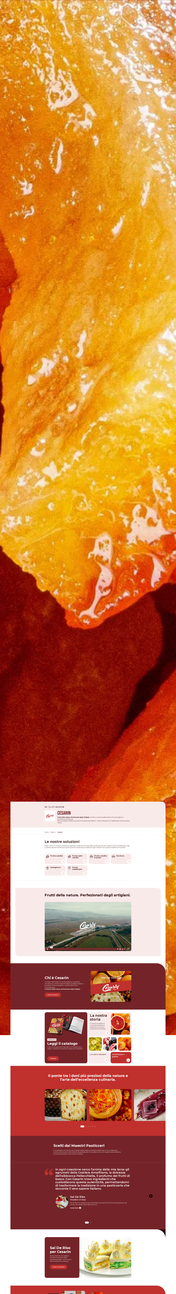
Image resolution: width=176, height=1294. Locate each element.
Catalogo (53, 1058)
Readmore (92, 1013)
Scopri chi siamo (52, 995)
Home (47, 832)
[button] (82, 1126)
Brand (53, 832)
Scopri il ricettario (58, 1267)
